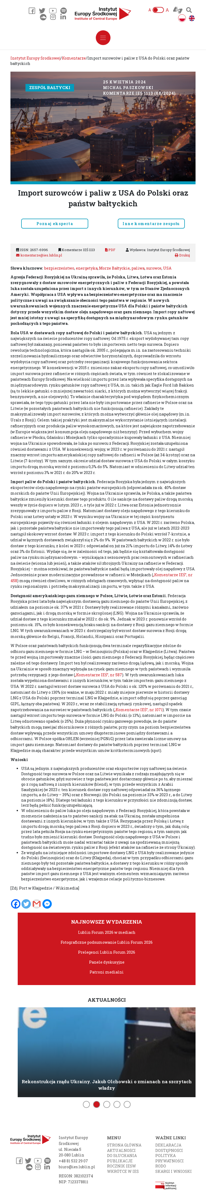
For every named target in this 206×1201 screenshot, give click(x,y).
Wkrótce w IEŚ (123, 1171)
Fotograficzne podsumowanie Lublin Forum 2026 (107, 942)
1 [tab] (86, 1104)
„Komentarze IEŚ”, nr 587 (98, 674)
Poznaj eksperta (54, 223)
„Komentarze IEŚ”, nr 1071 (138, 709)
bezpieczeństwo (59, 268)
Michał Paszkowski (128, 87)
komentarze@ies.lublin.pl (41, 255)
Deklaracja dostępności (169, 1148)
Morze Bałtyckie (114, 268)
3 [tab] (107, 1104)
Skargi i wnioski (173, 1171)
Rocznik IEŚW (121, 1166)
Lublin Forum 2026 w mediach (106, 932)
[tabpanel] (107, 1051)
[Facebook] (15, 904)
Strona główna (124, 1145)
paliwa (138, 268)
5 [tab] (127, 1104)
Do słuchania (122, 1155)
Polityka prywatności (169, 1158)
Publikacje (120, 1160)
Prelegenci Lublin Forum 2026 (106, 952)
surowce (153, 268)
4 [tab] (117, 1104)
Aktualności (121, 1150)
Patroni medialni (107, 972)
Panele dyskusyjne (106, 962)
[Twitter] (26, 904)
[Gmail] (36, 904)
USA (167, 268)
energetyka (87, 268)
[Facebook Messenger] (47, 904)
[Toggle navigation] (103, 37)
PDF (111, 250)
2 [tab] (96, 1104)
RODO (160, 1166)
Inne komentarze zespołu (151, 223)
